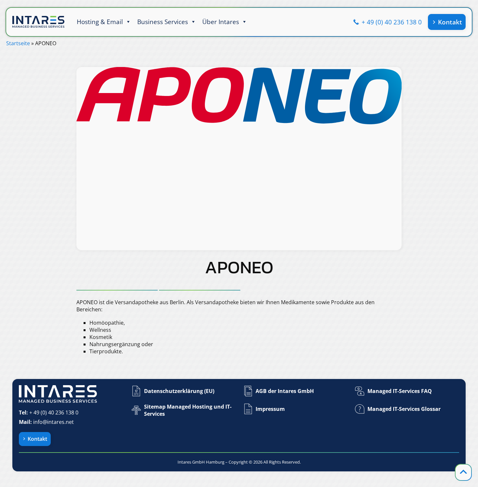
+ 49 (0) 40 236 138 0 (392, 22)
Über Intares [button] (220, 21)
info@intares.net (53, 422)
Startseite (18, 43)
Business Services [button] (162, 21)
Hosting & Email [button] (100, 21)
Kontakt (450, 22)
